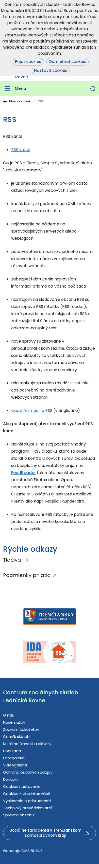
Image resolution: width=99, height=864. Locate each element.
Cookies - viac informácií (26, 793)
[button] (93, 89)
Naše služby (14, 722)
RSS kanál (20, 150)
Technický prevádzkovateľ (28, 808)
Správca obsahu (18, 815)
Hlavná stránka (20, 101)
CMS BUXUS (32, 850)
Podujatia (12, 750)
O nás (8, 715)
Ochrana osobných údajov (28, 772)
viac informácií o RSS (31, 410)
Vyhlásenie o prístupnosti (27, 800)
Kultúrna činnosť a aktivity (27, 743)
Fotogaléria (14, 758)
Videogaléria (15, 765)
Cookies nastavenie (22, 786)
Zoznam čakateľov (21, 729)
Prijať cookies (28, 61)
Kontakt (10, 779)
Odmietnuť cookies (67, 61)
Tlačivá (12, 559)
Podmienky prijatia (27, 575)
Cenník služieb (16, 736)
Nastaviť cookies (50, 70)
